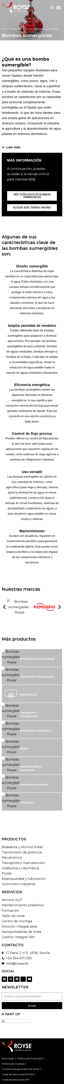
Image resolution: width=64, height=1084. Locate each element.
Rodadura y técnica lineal (37, 658)
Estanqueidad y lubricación (30, 768)
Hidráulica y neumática (35, 730)
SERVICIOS (12, 892)
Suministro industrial (34, 784)
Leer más (13, 147)
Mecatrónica (28, 694)
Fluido (24, 748)
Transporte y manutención (29, 714)
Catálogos (27, 802)
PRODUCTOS (14, 839)
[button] (52, 7)
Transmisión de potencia (37, 676)
